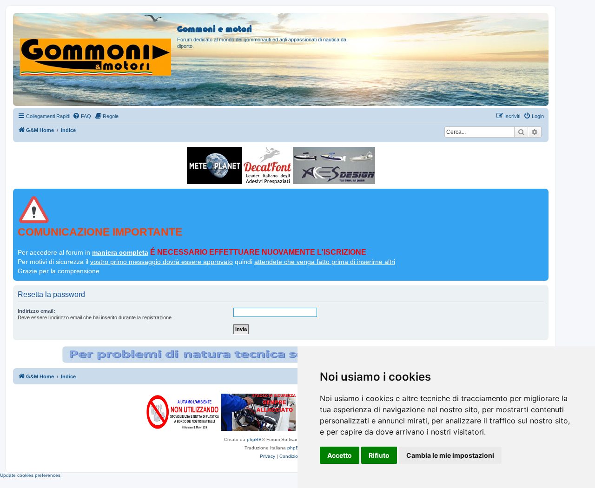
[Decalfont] (267, 165)
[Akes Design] (334, 165)
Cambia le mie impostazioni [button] (450, 455)
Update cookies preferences (30, 475)
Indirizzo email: (36, 311)
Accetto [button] (339, 455)
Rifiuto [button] (379, 455)
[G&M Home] (96, 46)
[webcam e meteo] (214, 165)
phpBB (254, 439)
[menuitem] (82, 116)
